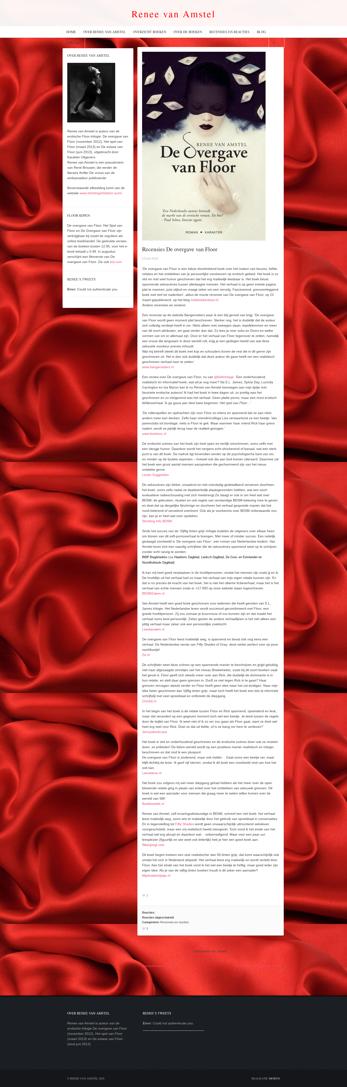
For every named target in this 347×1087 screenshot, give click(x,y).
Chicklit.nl (149, 701)
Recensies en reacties (229, 32)
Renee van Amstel (173, 13)
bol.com (116, 262)
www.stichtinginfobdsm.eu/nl (101, 193)
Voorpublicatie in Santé (159, 966)
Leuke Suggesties (155, 475)
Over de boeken (188, 32)
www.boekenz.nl (154, 434)
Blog (261, 32)
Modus (274, 1078)
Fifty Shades (184, 824)
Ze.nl (146, 655)
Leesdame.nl (151, 773)
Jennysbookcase (154, 732)
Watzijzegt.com (153, 845)
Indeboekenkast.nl (204, 300)
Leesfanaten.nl (153, 629)
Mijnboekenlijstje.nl (156, 875)
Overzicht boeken (149, 32)
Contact (73, 43)
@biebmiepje (224, 377)
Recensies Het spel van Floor (258, 966)
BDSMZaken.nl (153, 593)
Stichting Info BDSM (157, 521)
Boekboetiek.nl (153, 804)
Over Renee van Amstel (104, 32)
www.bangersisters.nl (158, 367)
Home (71, 32)
